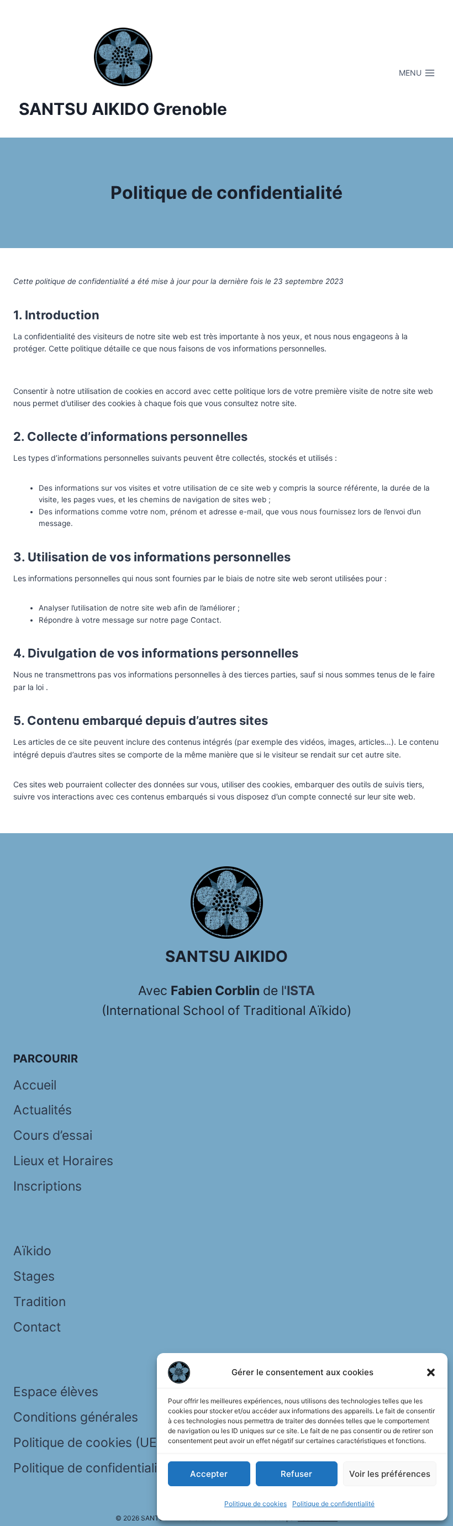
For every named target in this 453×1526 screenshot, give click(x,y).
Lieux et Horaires (63, 1161)
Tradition (39, 1301)
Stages (34, 1276)
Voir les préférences (389, 1474)
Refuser (296, 1474)
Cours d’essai (52, 1135)
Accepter (209, 1474)
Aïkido (32, 1251)
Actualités (42, 1110)
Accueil (34, 1085)
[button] (430, 1372)
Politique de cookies (255, 1503)
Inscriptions (47, 1186)
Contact (37, 1327)
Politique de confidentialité (333, 1503)
